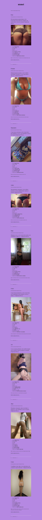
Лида (12, 403)
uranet (21, 4)
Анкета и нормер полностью (15, 59)
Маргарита (13, 127)
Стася (12, 462)
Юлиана (13, 68)
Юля (12, 15)
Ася (12, 344)
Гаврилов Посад (14, 64)
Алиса (12, 185)
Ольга (12, 288)
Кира (12, 230)
